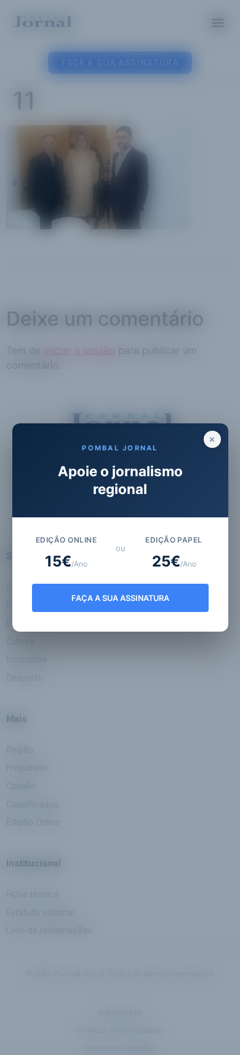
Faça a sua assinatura (120, 598)
